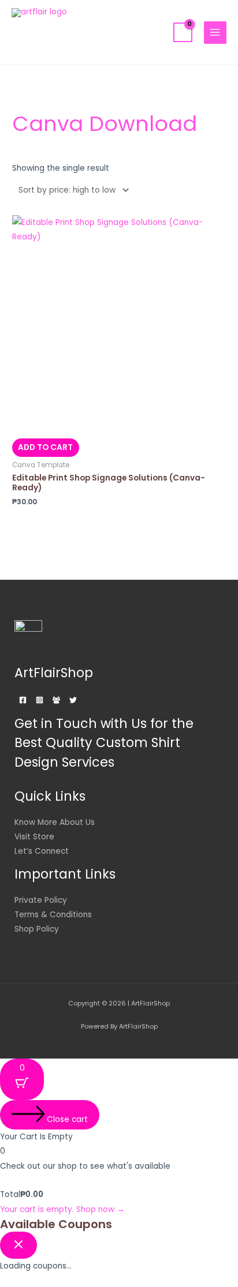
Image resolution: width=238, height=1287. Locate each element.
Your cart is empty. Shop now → (62, 1209)
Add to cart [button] (45, 447)
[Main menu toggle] (215, 32)
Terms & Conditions (53, 914)
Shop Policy (36, 929)
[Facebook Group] (56, 700)
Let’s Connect (41, 851)
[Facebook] (22, 700)
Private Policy (40, 900)
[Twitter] (73, 700)
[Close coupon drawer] (18, 1245)
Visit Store (34, 836)
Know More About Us (54, 822)
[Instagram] (39, 700)
